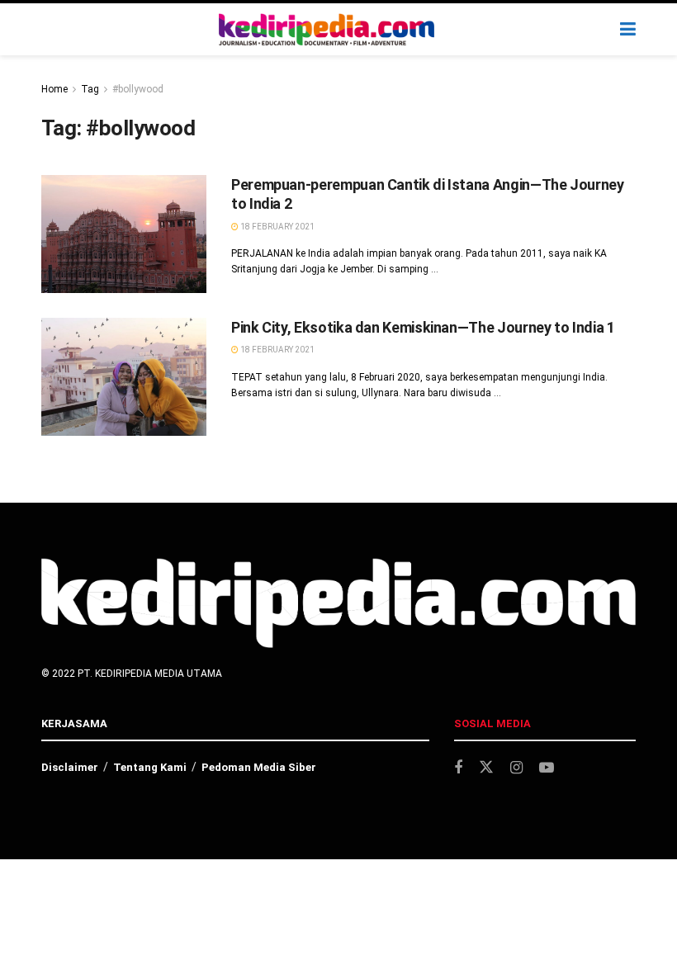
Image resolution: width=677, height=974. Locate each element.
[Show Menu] (628, 29)
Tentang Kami (150, 767)
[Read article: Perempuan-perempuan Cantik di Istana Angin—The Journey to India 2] (123, 234)
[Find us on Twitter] (486, 768)
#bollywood (137, 89)
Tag (90, 89)
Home (54, 89)
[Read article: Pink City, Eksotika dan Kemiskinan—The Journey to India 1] (123, 377)
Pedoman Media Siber (258, 767)
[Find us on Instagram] (516, 768)
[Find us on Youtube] (546, 768)
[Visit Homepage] (327, 29)
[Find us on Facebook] (458, 768)
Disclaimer (69, 767)
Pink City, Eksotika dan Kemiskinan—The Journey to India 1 (422, 327)
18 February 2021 (277, 226)
